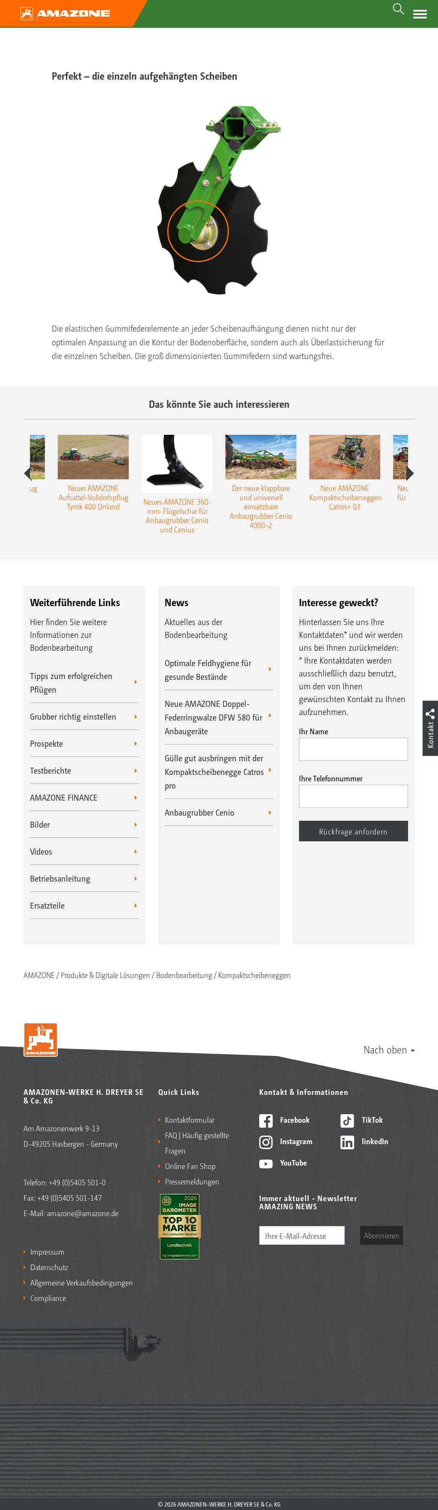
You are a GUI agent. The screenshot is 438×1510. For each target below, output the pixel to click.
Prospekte (46, 743)
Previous (28, 473)
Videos (41, 851)
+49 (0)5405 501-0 (77, 1182)
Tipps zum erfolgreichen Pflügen (71, 682)
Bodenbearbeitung (184, 974)
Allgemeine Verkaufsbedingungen (81, 1282)
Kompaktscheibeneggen (254, 974)
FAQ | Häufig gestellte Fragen (197, 1142)
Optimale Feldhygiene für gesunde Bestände (208, 669)
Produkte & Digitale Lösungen (105, 974)
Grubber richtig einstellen (73, 716)
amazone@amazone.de (82, 1213)
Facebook (294, 1119)
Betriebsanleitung (60, 878)
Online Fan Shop (190, 1165)
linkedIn (374, 1141)
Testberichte (50, 770)
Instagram (295, 1141)
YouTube (292, 1162)
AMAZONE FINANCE (64, 797)
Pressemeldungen (192, 1181)
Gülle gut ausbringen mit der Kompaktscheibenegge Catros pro (214, 771)
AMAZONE (39, 974)
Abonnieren (382, 1235)
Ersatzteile (47, 905)
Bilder (40, 824)
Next (410, 473)
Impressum (47, 1251)
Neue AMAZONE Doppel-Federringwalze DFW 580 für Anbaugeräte (213, 717)
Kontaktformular (189, 1119)
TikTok (371, 1119)
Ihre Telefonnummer (331, 778)
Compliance (48, 1297)
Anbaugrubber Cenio (199, 812)
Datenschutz (49, 1267)
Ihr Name (313, 731)
